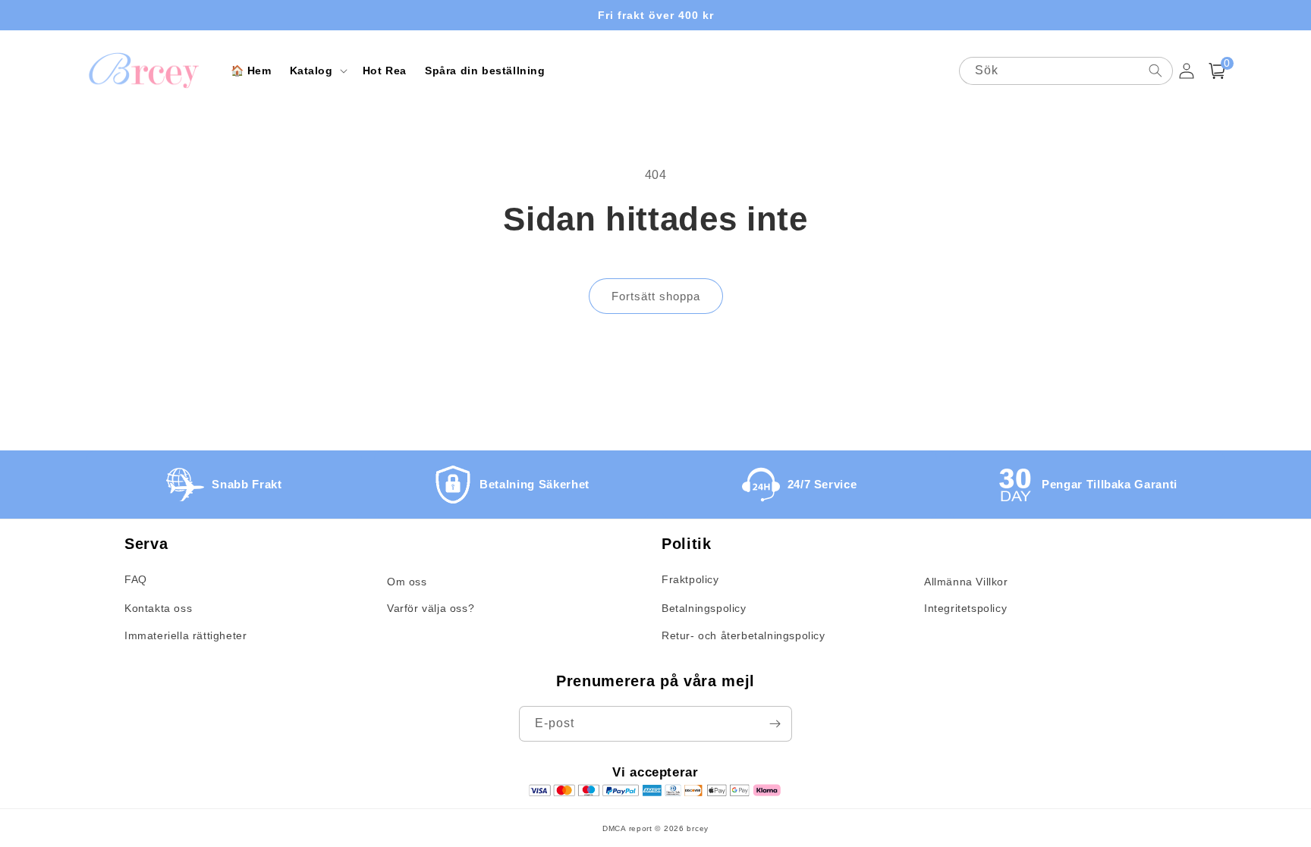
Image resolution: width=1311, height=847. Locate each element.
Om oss (407, 582)
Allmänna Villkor (966, 582)
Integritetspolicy (965, 608)
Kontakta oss (158, 608)
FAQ (135, 579)
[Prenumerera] (774, 724)
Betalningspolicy (704, 608)
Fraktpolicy (690, 579)
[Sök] (1155, 70)
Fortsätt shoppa (655, 296)
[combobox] (1066, 71)
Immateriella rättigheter (185, 635)
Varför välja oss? (430, 608)
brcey (698, 828)
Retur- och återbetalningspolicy (743, 635)
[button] (317, 70)
